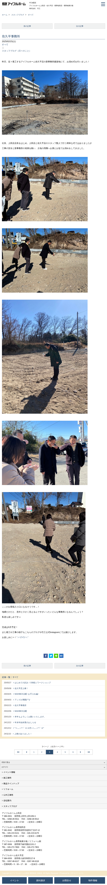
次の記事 (79, 26)
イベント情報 (9, 772)
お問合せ (66, 880)
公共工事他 (8, 794)
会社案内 (7, 800)
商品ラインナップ (11, 783)
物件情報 (92, 880)
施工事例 (7, 777)
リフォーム (8, 789)
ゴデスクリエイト (77, 873)
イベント (14, 880)
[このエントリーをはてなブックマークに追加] (61, 656)
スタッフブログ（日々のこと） (16, 51)
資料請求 (40, 880)
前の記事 (27, 26)
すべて (5, 44)
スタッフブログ (10, 806)
